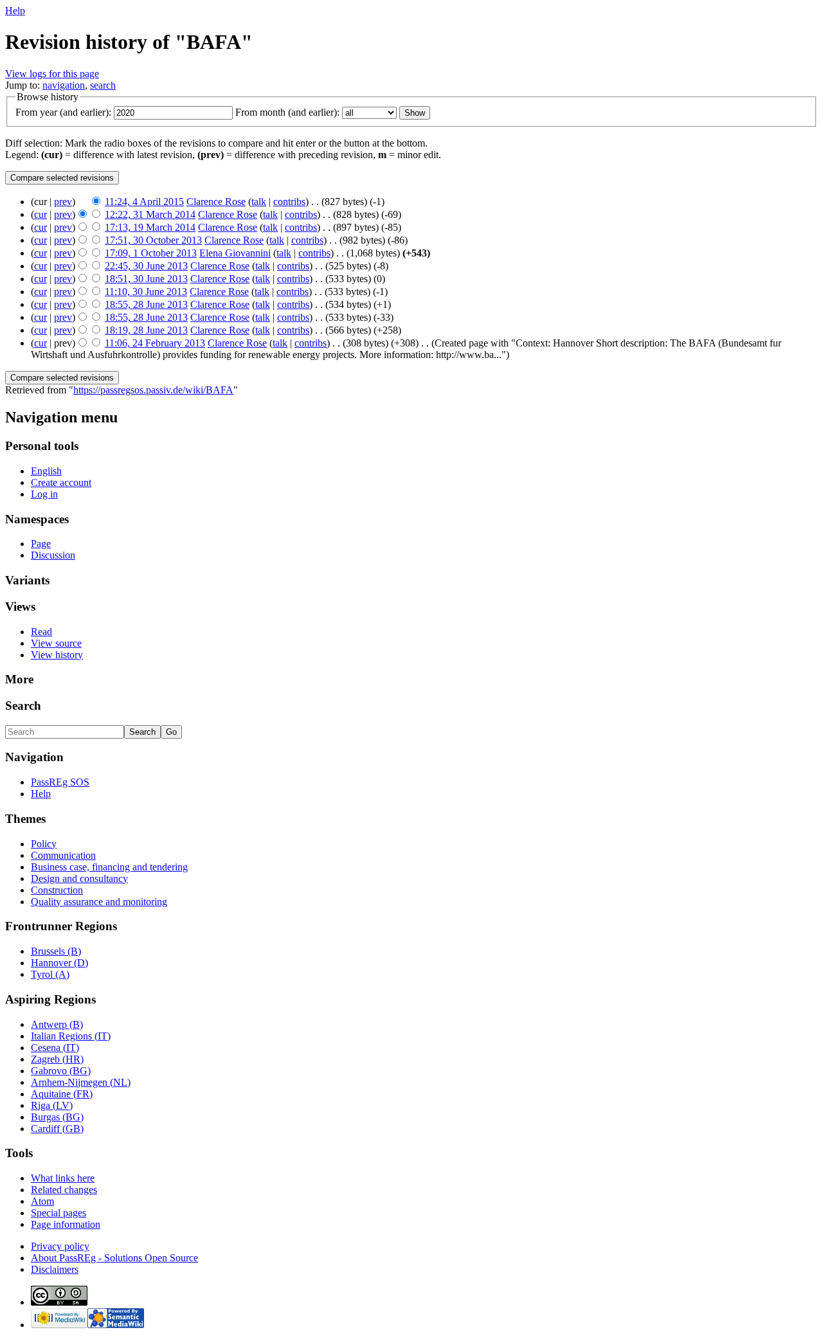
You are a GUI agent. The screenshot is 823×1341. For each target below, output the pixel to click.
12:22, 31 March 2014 (150, 214)
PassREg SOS (60, 782)
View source (56, 643)
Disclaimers (54, 1269)
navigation (63, 85)
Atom (42, 1201)
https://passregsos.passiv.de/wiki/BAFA (153, 389)
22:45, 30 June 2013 (146, 265)
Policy (44, 843)
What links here (63, 1178)
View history (57, 654)
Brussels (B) (56, 951)
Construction (57, 890)
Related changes (64, 1189)
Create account (61, 482)
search (103, 85)
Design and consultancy (79, 878)
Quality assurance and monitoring (99, 901)
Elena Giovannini (235, 253)
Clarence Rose (216, 201)
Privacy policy (60, 1246)
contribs (289, 201)
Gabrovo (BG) (61, 1070)
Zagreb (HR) (57, 1059)
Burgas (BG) (57, 1117)
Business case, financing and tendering (109, 866)
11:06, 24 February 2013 (155, 343)
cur (40, 214)
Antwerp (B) (57, 1024)
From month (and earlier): (287, 112)
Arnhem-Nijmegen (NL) (81, 1082)
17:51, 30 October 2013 (153, 240)
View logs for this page (52, 73)
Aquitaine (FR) (62, 1093)
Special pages (58, 1212)
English (46, 470)
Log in (44, 494)
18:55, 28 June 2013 (146, 304)
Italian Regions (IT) (71, 1035)
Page (41, 543)
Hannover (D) (59, 962)
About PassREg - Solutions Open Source (114, 1257)
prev (63, 201)
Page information (65, 1224)
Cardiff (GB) (57, 1128)
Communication (63, 855)
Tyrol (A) (50, 974)
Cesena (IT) (55, 1047)
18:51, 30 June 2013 (146, 278)
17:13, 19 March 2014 (150, 227)
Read (41, 631)
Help (15, 10)
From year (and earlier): (63, 112)
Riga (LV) (52, 1105)
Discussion (53, 555)
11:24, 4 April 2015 (144, 201)
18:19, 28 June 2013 (146, 330)
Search (23, 705)
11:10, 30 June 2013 (146, 291)
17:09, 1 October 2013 (151, 253)
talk (258, 201)
